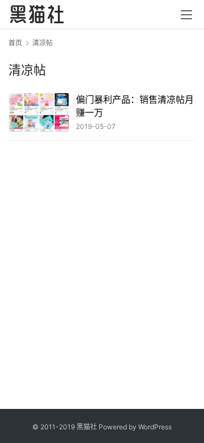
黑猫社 (86, 427)
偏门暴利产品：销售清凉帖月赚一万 (135, 106)
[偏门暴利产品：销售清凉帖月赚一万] (39, 112)
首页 (15, 43)
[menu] (186, 15)
